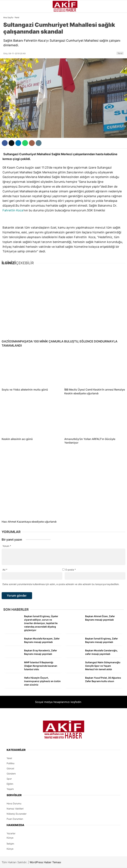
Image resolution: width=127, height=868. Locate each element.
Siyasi (8, 40)
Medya (9, 74)
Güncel (9, 34)
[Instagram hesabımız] (61, 862)
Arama (93, 16)
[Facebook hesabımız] (20, 862)
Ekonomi (10, 47)
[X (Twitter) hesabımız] (40, 862)
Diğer (8, 100)
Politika (10, 87)
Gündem (10, 27)
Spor (8, 60)
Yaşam (9, 80)
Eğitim (9, 94)
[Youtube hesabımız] (81, 862)
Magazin (10, 67)
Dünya (9, 54)
